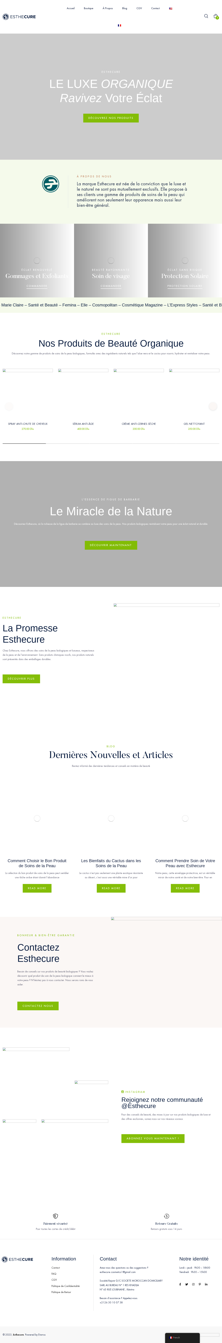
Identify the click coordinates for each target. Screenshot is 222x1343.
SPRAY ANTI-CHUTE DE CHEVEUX (27, 423)
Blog (124, 8)
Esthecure (18, 1334)
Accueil (71, 8)
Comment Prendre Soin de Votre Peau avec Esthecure (185, 863)
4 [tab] (154, 443)
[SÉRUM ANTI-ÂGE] (83, 394)
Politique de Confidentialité (66, 1286)
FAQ (54, 1273)
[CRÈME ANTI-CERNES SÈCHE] (139, 394)
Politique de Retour (61, 1292)
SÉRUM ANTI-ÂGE (83, 423)
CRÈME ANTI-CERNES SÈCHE (139, 423)
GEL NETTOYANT (194, 423)
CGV (139, 8)
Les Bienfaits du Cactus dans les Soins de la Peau (111, 863)
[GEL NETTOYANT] (194, 394)
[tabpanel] (28, 406)
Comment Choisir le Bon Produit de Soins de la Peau (37, 863)
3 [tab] (111, 443)
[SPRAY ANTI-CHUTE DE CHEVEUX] (28, 394)
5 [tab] (197, 443)
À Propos (108, 8)
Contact (155, 8)
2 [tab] (67, 443)
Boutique (88, 8)
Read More (37, 888)
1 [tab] (24, 443)
